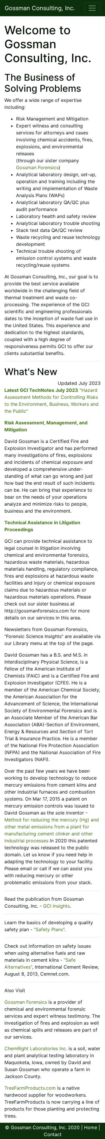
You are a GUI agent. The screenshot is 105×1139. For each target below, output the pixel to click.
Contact (53, 1134)
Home (90, 1127)
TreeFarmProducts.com (30, 1088)
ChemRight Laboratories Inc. (35, 1048)
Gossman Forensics (37, 167)
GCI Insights (56, 906)
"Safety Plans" (49, 929)
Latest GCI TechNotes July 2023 (41, 390)
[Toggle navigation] (92, 8)
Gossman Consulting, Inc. (40, 8)
